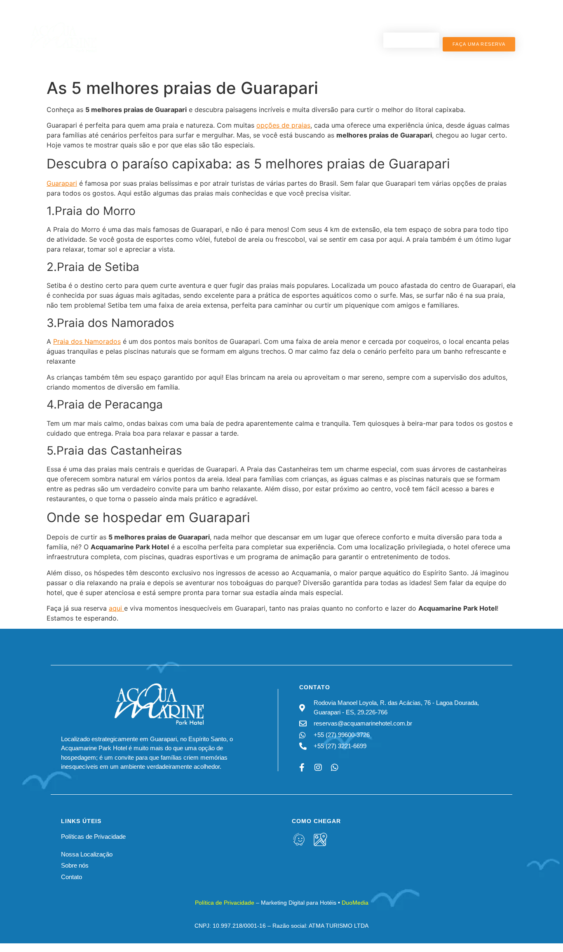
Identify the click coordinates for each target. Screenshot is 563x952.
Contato (249, 57)
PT (501, 32)
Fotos (281, 21)
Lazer (252, 21)
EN (502, 22)
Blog (368, 21)
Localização (322, 21)
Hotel (158, 21)
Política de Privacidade (224, 902)
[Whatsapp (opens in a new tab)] (334, 767)
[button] (558, 937)
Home (129, 21)
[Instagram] (318, 767)
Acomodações (209, 21)
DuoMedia (355, 902)
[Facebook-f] (301, 767)
